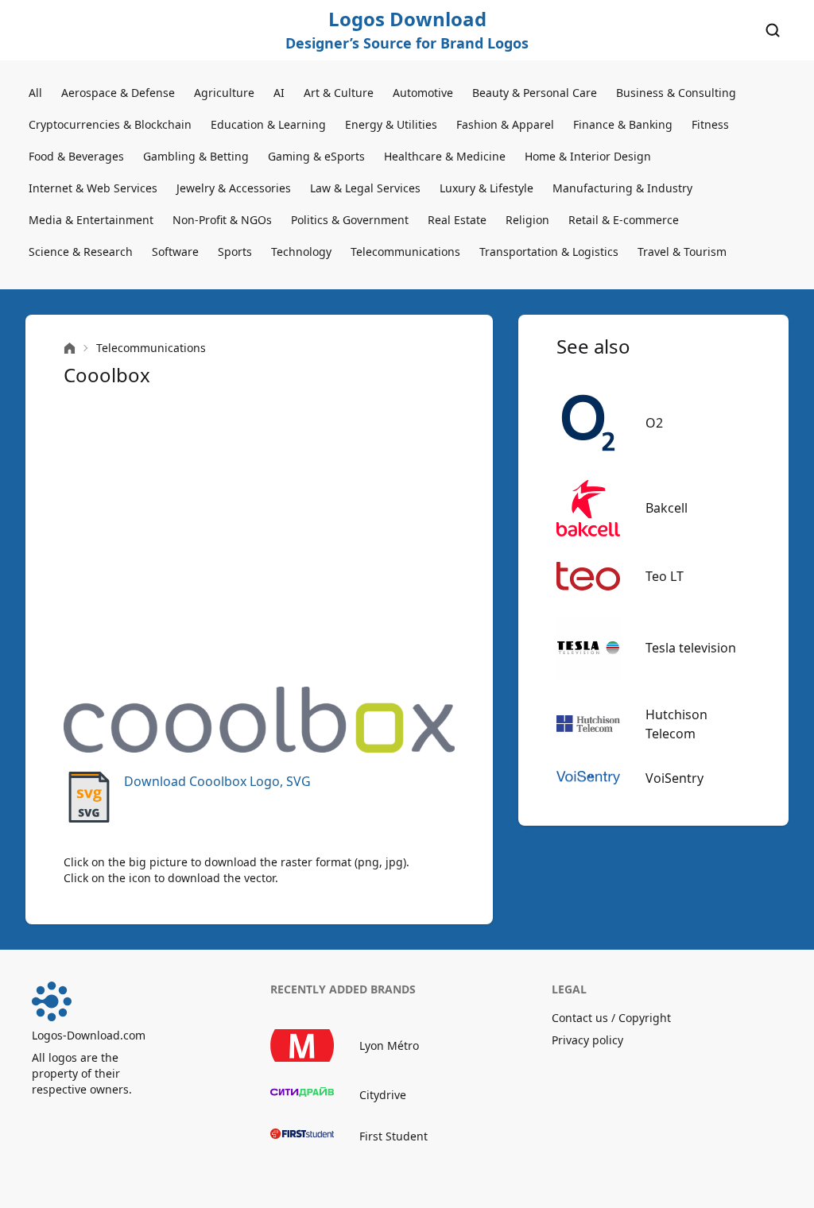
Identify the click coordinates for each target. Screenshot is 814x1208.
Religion (527, 219)
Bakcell (666, 508)
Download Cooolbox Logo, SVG (217, 781)
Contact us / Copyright (611, 1017)
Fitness (710, 124)
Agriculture (224, 92)
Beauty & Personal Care (534, 92)
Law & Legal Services (365, 188)
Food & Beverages (76, 156)
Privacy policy (587, 1039)
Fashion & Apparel (505, 124)
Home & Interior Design (588, 156)
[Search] (773, 30)
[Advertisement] (259, 537)
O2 (654, 423)
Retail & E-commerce (623, 219)
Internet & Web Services (93, 188)
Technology (301, 251)
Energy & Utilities (391, 124)
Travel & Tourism (682, 251)
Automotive (423, 92)
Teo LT (664, 576)
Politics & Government (350, 219)
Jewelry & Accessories (233, 188)
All (35, 92)
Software (175, 251)
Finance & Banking (623, 124)
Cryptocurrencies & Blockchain (110, 124)
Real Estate (457, 219)
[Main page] (70, 348)
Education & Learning (268, 124)
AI (279, 92)
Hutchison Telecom (676, 724)
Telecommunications (405, 251)
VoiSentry (674, 778)
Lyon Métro (389, 1045)
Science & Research (81, 251)
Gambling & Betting (196, 156)
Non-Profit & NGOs (222, 219)
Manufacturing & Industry (622, 188)
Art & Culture (339, 92)
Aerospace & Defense (118, 92)
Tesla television (690, 647)
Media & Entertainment (91, 219)
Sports (235, 251)
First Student (393, 1136)
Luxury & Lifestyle (486, 188)
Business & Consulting (676, 92)
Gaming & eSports (316, 156)
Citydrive (382, 1094)
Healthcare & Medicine (445, 156)
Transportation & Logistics (548, 251)
